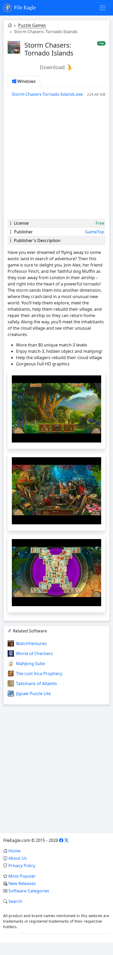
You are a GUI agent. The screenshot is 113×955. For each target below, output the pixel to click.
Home (14, 851)
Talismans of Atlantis (36, 683)
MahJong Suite (30, 663)
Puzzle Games (32, 25)
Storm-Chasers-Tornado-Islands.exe (47, 94)
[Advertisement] (56, 158)
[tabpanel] (58, 94)
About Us (17, 858)
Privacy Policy (21, 865)
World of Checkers (34, 653)
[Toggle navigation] (102, 8)
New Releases (22, 883)
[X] (66, 840)
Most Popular (21, 876)
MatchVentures (31, 643)
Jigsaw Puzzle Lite (33, 693)
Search (15, 901)
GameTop (94, 232)
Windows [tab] (26, 81)
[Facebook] (61, 840)
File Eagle (24, 7)
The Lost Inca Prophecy (39, 673)
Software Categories (28, 891)
